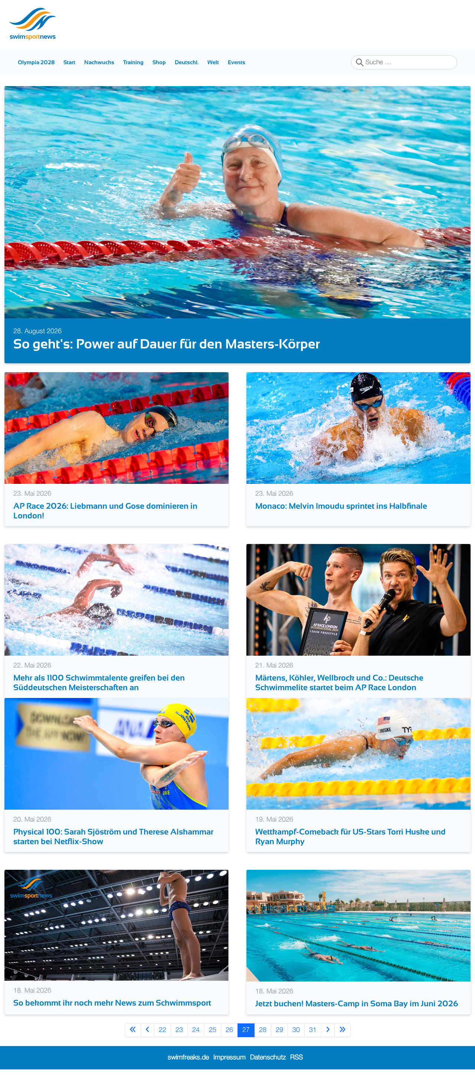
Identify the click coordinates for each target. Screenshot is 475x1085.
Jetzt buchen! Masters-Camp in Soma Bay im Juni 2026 (356, 1003)
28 (262, 1030)
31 (313, 1030)
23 (179, 1030)
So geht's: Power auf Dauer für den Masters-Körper (166, 343)
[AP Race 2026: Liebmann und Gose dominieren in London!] (116, 428)
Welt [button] (213, 62)
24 (196, 1030)
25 (212, 1030)
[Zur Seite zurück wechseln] (147, 1030)
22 (162, 1030)
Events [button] (236, 62)
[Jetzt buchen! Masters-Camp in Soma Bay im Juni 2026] (358, 925)
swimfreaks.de (188, 1058)
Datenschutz (268, 1058)
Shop (159, 62)
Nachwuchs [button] (99, 62)
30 (296, 1030)
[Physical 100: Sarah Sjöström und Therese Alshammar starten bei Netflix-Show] (116, 754)
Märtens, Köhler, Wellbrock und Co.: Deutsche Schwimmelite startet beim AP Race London (339, 682)
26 (229, 1030)
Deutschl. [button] (187, 62)
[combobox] (404, 62)
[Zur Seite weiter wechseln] (328, 1030)
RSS (296, 1058)
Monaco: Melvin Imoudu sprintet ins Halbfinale (341, 506)
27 (246, 1030)
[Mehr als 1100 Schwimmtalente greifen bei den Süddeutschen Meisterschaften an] (116, 600)
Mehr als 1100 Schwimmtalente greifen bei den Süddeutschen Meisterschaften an (99, 682)
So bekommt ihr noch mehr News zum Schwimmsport (112, 1002)
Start (69, 62)
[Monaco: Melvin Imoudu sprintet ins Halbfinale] (358, 428)
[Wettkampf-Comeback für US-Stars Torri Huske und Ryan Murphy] (358, 754)
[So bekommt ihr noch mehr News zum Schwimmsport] (116, 925)
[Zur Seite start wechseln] (133, 1030)
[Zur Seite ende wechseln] (342, 1030)
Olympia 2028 (36, 62)
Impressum (229, 1058)
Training (133, 62)
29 (279, 1030)
